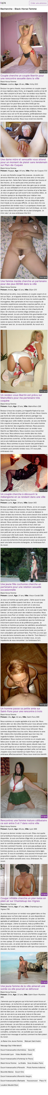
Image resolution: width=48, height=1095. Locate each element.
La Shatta (22, 1063)
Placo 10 (43, 1081)
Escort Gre (19, 1072)
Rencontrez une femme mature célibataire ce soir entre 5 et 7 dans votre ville (24, 822)
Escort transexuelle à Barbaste (13, 1081)
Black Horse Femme (8, 1063)
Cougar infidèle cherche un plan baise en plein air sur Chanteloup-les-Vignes (23, 899)
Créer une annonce (39, 3)
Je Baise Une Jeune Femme (12, 1041)
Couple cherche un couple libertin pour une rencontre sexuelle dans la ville (22, 77)
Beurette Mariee (7, 1072)
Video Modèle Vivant (24, 1054)
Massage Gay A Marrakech (11, 1045)
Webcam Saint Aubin (33, 1041)
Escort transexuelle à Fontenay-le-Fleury (17, 1059)
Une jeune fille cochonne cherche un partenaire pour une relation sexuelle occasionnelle (21, 587)
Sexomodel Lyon (7, 1054)
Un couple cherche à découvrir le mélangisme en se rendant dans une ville (23, 495)
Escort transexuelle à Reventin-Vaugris (16, 1076)
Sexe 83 (31, 1050)
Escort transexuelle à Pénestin (13, 1067)
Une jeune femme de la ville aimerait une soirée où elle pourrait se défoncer (23, 987)
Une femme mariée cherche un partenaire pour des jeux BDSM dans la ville (24, 282)
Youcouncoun (32, 1081)
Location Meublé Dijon (9, 1085)
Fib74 (3, 3)
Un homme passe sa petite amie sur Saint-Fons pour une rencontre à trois (21, 710)
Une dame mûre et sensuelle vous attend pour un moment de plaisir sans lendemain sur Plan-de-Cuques (24, 162)
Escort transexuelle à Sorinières (13, 1050)
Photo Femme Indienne (36, 1067)
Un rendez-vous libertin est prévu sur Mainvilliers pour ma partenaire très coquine (21, 398)
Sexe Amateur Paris (35, 1063)
